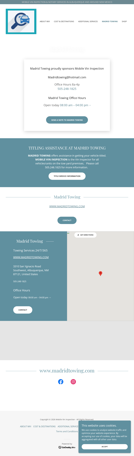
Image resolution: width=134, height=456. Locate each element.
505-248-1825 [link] (67, 89)
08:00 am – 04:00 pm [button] (74, 105)
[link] (21, 21)
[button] (89, 105)
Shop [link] (124, 21)
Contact (67, 220)
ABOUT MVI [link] (45, 21)
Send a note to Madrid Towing (67, 120)
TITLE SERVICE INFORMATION (67, 176)
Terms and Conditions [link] (67, 431)
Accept (105, 447)
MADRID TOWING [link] (110, 21)
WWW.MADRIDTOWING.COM (67, 206)
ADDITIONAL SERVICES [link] (88, 21)
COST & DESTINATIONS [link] (64, 21)
